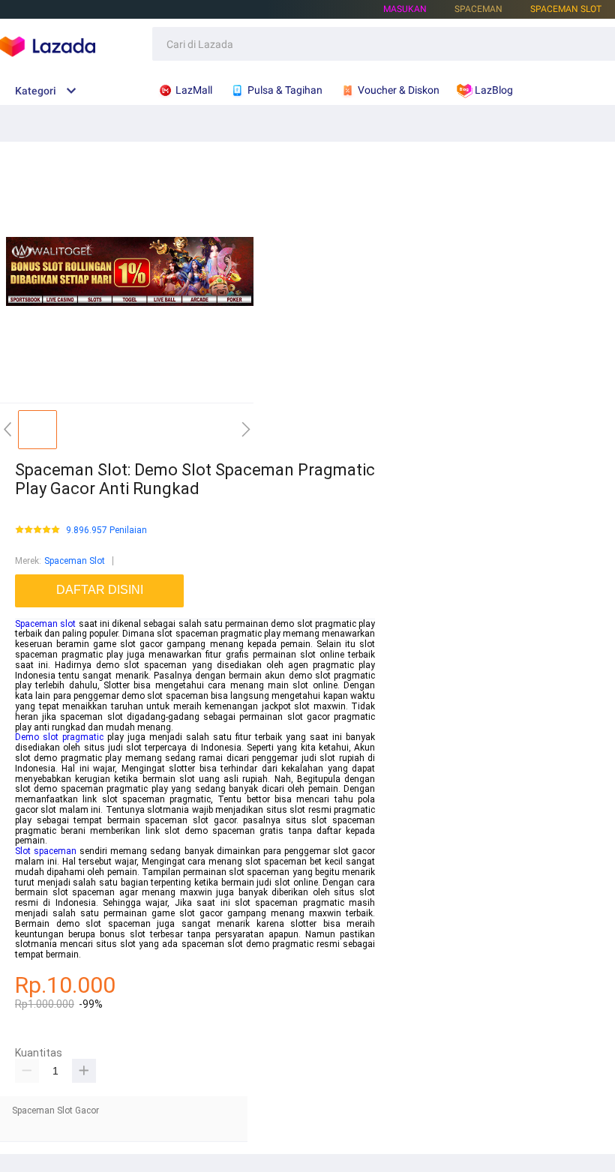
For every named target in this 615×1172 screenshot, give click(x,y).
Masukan (405, 9)
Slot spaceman (45, 851)
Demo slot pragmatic (59, 737)
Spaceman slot (45, 624)
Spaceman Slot (566, 9)
